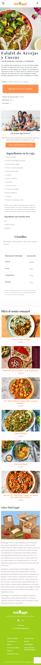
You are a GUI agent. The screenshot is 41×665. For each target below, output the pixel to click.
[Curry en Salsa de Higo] (21, 326)
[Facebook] (18, 620)
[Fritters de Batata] (21, 451)
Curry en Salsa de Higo (21, 339)
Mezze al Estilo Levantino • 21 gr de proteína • (21, 370)
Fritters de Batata (21, 464)
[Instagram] (22, 620)
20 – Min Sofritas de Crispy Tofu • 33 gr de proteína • (21, 402)
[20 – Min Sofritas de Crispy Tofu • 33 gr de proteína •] (21, 388)
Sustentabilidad (28, 644)
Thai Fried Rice (21, 433)
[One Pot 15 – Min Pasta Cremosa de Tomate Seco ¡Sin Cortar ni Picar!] (21, 482)
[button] (20, 89)
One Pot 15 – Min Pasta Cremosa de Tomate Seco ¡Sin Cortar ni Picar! (20, 496)
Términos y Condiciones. (31, 662)
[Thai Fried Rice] (21, 420)
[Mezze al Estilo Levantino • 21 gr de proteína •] (21, 357)
